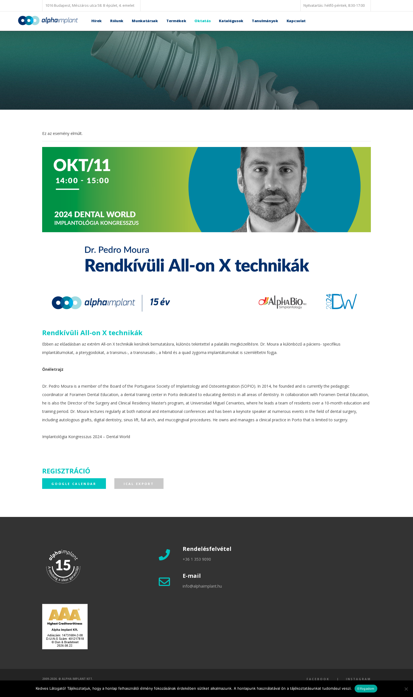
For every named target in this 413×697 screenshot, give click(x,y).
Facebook (318, 679)
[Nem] (406, 689)
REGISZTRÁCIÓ (66, 470)
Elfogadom (365, 689)
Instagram (358, 679)
